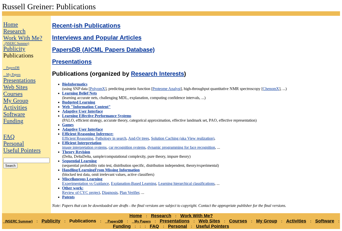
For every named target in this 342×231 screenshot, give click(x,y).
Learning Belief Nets (79, 93)
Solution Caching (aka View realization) (182, 138)
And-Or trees (138, 138)
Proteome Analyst (166, 89)
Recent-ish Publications (86, 25)
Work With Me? (22, 40)
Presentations (19, 80)
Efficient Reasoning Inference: (87, 134)
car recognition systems (127, 147)
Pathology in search (110, 138)
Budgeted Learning (78, 102)
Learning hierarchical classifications (186, 183)
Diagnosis (110, 192)
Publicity (14, 48)
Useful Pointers (22, 150)
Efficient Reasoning (77, 138)
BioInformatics (74, 84)
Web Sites (15, 87)
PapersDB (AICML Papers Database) (103, 49)
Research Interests (157, 73)
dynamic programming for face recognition (181, 147)
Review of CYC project (81, 192)
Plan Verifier (129, 192)
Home (10, 24)
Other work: (72, 188)
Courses (13, 94)
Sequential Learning (79, 161)
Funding (13, 121)
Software (14, 114)
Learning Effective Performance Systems (96, 116)
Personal (13, 143)
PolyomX (97, 89)
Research (14, 31)
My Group (15, 100)
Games (68, 125)
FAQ (9, 136)
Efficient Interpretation (81, 143)
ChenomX (271, 89)
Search (10, 166)
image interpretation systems (84, 147)
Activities (15, 107)
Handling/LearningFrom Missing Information (101, 170)
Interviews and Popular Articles (96, 37)
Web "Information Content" (86, 107)
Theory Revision (76, 152)
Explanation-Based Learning (133, 183)
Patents (68, 197)
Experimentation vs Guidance (85, 183)
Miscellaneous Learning (82, 179)
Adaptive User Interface (82, 111)
